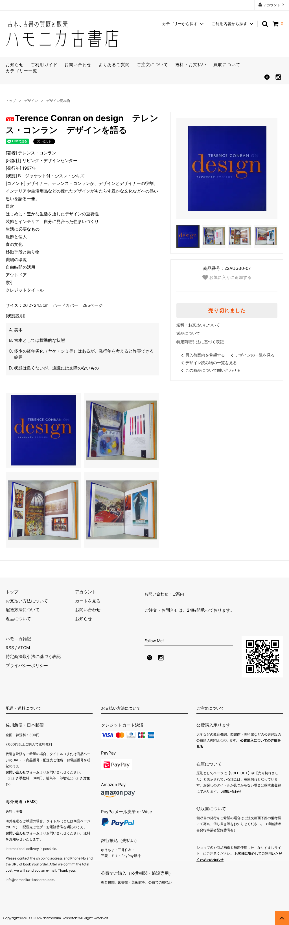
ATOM (24, 647)
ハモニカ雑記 (18, 638)
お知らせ (15, 64)
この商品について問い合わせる (213, 370)
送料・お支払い (191, 64)
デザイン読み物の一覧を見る (211, 362)
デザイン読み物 (58, 101)
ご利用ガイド (44, 64)
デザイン (31, 101)
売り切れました (227, 310)
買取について (226, 64)
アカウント (271, 5)
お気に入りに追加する (229, 277)
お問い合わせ (77, 64)
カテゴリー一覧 (21, 70)
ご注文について (152, 64)
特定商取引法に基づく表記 (200, 341)
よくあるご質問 (114, 64)
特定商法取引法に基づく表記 (33, 656)
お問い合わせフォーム (23, 772)
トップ (11, 101)
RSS (10, 647)
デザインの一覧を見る (255, 355)
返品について (188, 333)
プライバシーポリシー (27, 665)
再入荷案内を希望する (205, 355)
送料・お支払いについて (198, 324)
